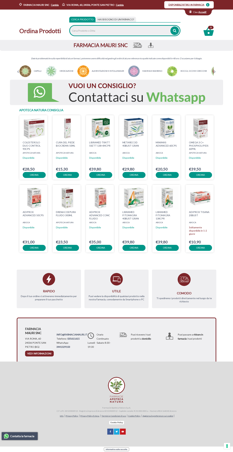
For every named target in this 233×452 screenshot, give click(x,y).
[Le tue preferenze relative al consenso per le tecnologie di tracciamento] (227, 446)
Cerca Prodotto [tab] (82, 19)
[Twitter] (116, 432)
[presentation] (18, 71)
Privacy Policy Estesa (90, 416)
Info (62, 416)
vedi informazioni (39, 353)
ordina (34, 175)
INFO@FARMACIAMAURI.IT (72, 334)
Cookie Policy (134, 416)
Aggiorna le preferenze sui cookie (158, 416)
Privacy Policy (72, 416)
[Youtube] (123, 432)
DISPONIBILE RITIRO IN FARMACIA (186, 4)
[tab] (116, 19)
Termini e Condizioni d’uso (113, 416)
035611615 (73, 338)
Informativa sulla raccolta (116, 449)
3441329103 (63, 346)
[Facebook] (110, 432)
